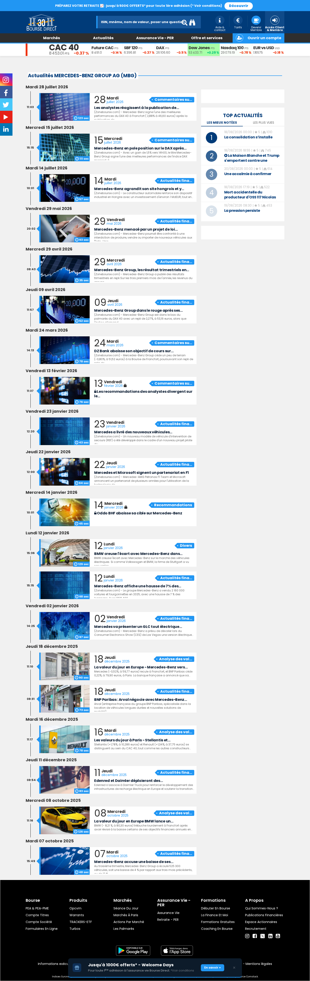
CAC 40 (64, 47)
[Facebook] (255, 936)
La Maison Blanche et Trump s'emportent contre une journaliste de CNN (251, 160)
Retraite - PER (168, 919)
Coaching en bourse (217, 928)
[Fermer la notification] (234, 967)
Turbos (74, 928)
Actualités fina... (176, 180)
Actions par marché (128, 922)
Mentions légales (259, 964)
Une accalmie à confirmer (247, 173)
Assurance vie (168, 913)
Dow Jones (199, 48)
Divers (186, 545)
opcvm (75, 908)
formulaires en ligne (42, 928)
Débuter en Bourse (215, 908)
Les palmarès (123, 928)
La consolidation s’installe (248, 137)
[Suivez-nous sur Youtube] (6, 118)
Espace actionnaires (261, 922)
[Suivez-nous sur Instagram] (6, 81)
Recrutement (255, 928)
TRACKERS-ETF (80, 922)
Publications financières (264, 915)
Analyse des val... (175, 659)
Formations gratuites (218, 922)
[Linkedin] (270, 936)
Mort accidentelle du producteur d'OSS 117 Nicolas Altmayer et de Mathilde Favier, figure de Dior (253, 200)
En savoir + (212, 967)
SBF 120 (131, 48)
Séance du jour (125, 908)
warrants (76, 915)
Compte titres (37, 915)
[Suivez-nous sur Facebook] (6, 94)
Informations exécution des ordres (65, 964)
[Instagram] (247, 936)
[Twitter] (262, 935)
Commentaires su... (173, 99)
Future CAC (102, 48)
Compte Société (39, 922)
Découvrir (238, 5)
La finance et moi (214, 915)
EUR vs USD (263, 48)
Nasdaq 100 (232, 48)
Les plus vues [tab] (263, 122)
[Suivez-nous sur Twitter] (6, 106)
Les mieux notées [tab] (222, 122)
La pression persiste (242, 210)
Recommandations (173, 505)
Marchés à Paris (125, 915)
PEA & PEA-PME (37, 908)
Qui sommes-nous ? (261, 908)
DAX (160, 48)
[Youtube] (278, 936)
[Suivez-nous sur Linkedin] (6, 130)
